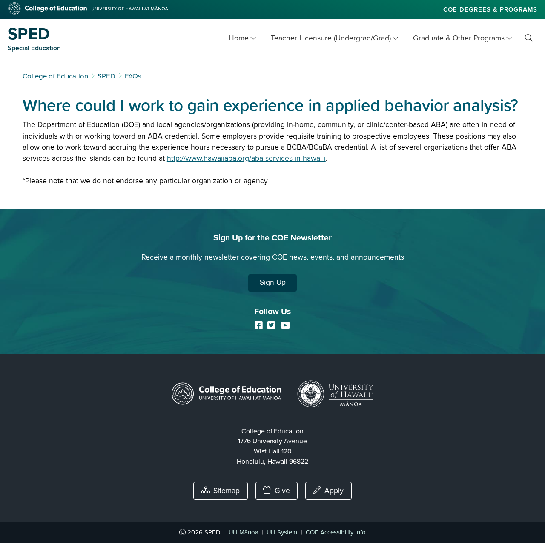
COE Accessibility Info (336, 532)
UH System (282, 532)
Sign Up (273, 282)
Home (239, 38)
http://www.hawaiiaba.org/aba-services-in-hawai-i (246, 158)
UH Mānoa (243, 532)
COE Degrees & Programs (490, 9)
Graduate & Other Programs (459, 38)
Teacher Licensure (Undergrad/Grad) (331, 38)
